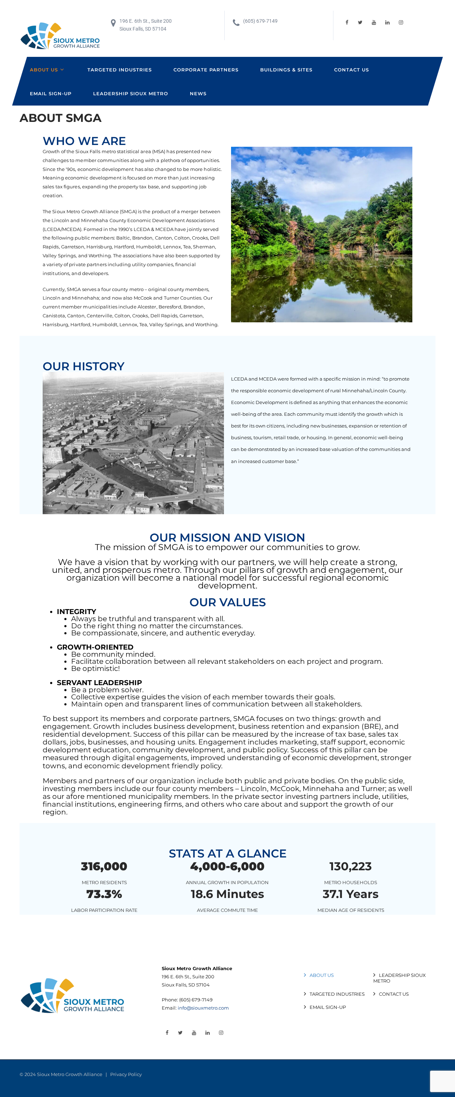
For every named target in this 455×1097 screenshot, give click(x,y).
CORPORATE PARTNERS (206, 69)
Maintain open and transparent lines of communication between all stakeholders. (216, 704)
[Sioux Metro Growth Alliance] (60, 36)
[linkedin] (387, 22)
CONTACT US (351, 69)
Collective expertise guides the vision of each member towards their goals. (203, 696)
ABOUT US (44, 69)
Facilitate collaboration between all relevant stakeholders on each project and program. (227, 661)
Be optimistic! (95, 668)
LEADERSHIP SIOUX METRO (130, 93)
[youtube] (374, 22)
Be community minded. (113, 654)
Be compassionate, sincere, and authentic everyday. (163, 632)
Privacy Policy (126, 1074)
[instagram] (401, 22)
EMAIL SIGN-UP (50, 93)
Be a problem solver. (107, 689)
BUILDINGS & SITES (286, 69)
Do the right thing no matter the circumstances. (157, 625)
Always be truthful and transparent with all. (148, 618)
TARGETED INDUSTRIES (119, 69)
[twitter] (360, 22)
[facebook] (347, 22)
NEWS (198, 93)
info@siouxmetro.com (203, 1008)
